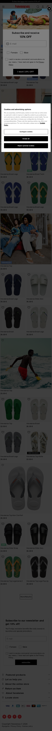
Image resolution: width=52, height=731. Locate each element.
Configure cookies (26, 132)
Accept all (26, 138)
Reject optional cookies (26, 145)
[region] (26, 127)
